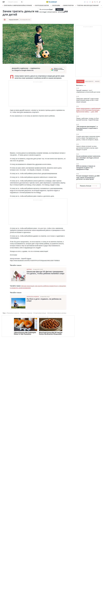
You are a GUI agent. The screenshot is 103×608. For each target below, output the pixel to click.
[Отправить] (21, 2)
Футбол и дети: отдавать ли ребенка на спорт (44, 300)
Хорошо (59, 9)
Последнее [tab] (80, 81)
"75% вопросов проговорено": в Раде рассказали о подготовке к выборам (87, 128)
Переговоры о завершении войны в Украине (18, 5)
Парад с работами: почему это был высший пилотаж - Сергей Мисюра (87, 119)
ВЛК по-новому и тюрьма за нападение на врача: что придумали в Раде (85, 167)
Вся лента (79, 85)
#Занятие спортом (26, 313)
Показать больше (85, 186)
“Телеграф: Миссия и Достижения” (88, 5)
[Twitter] (95, 2)
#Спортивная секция (39, 313)
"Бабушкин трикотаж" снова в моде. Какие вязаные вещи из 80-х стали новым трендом (87, 100)
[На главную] (51, 2)
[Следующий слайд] (101, 5)
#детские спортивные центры (56, 313)
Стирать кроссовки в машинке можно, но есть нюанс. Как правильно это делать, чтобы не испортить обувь (88, 138)
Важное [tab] (97, 81)
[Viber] (87, 1)
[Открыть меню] (3, 2)
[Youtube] (92, 2)
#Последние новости (12, 313)
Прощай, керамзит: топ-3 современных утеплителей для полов (88, 91)
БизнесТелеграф (68, 5)
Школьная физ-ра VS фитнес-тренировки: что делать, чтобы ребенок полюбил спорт (45, 273)
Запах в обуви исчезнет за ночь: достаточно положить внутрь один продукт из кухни (87, 148)
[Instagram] (97, 2)
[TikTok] (99, 2)
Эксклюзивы (56, 5)
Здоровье (29, 269)
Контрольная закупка (42, 5)
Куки (50, 9)
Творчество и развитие (33, 296)
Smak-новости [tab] (89, 81)
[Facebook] (85, 2)
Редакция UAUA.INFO (13, 19)
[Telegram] (90, 2)
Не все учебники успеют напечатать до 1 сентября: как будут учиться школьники (88, 157)
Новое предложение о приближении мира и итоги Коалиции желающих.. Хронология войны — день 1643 (88, 110)
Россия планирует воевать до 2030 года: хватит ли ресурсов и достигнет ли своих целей (87, 177)
